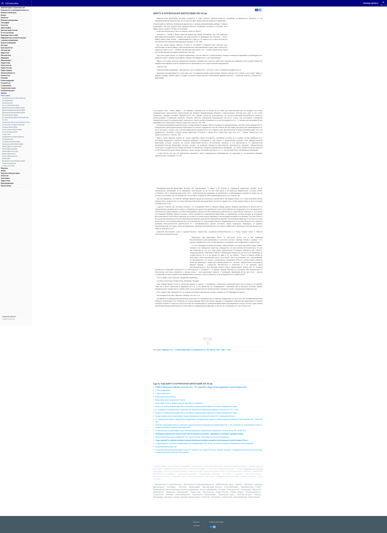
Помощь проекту (370, 3)
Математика (6, 55)
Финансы (4, 168)
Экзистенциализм (9, 163)
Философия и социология (11, 146)
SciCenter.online (11, 3)
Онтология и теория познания (13, 125)
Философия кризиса (9, 149)
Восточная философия (10, 105)
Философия (5, 96)
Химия (3, 171)
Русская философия (9, 132)
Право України (6, 70)
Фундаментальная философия (13, 161)
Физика (4, 93)
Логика (5, 120)
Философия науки (9, 154)
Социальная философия (11, 142)
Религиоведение (7, 80)
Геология (4, 25)
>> (385, 5)
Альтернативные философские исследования (172, 466)
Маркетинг (5, 53)
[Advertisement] (16, 218)
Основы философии (9, 127)
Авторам (197, 525)
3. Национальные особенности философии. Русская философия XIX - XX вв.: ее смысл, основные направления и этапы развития (204, 443)
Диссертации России (9, 30)
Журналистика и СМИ (9, 35)
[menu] (2, 3)
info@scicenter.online (8, 319)
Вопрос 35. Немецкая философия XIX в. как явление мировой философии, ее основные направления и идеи (196, 406)
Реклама (4, 78)
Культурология (7, 48)
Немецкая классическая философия (16, 122)
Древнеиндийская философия (13, 110)
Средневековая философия (12, 144)
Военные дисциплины (9, 20)
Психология (5, 75)
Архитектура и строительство (13, 8)
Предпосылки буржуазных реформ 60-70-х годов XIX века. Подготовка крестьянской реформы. (192, 437)
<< (382, 5)
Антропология (7, 103)
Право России (6, 68)
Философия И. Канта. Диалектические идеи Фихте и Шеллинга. (179, 403)
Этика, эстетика (8, 166)
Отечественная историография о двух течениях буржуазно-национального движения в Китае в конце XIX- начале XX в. (200, 431)
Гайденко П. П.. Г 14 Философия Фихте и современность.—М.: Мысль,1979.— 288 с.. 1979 (195, 350)
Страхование (6, 85)
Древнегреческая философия (13, 108)
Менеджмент (6, 60)
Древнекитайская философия (13, 113)
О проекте (196, 522)
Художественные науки (10, 173)
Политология (6, 65)
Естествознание (7, 33)
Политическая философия (12, 129)
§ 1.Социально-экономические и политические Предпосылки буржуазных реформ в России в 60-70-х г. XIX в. (197, 410)
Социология (5, 83)
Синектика (6, 134)
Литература (5, 50)
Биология (4, 18)
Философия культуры (10, 151)
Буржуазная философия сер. (166, 447)
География (5, 23)
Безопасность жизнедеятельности (15, 10)
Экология (4, 176)
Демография (6, 28)
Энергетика (5, 181)
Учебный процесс (8, 91)
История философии (10, 115)
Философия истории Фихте (165, 397)
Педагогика (5, 63)
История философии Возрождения (15, 117)
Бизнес (3, 15)
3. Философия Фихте (163, 390)
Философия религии (9, 156)
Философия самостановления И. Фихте (170, 400)
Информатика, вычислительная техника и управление (176, 489)
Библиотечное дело (9, 13)
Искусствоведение (8, 43)
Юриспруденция (7, 183)
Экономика (5, 178)
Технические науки (8, 88)
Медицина (5, 58)
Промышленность (8, 73)
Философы (6, 158)
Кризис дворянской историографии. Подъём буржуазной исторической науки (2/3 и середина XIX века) (195, 416)
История (4, 45)
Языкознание (6, 186)
